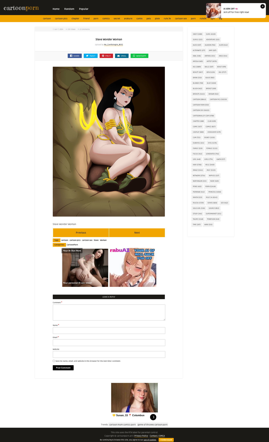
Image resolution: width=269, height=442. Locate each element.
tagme (198, 219)
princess (214, 192)
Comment (57, 302)
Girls (208, 159)
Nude (214, 181)
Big (220, 18)
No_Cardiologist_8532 (113, 45)
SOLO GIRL (199, 208)
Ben (211, 72)
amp (212, 50)
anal (197, 56)
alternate (199, 50)
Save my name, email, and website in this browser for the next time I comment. (88, 361)
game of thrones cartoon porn (152, 424)
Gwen (221, 159)
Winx (208, 225)
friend (86, 18)
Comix (139, 18)
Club (212, 121)
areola (198, 61)
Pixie (157, 18)
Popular (83, 9)
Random (69, 9)
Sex (224, 203)
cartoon (47, 18)
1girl (212, 18)
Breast (211, 89)
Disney (209, 138)
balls (209, 67)
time (197, 225)
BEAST (221, 67)
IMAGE (198, 170)
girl (197, 159)
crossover (214, 132)
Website (56, 349)
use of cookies (150, 440)
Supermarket (213, 214)
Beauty (198, 72)
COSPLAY (198, 132)
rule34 (203, 18)
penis (197, 186)
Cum (196, 138)
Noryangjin (199, 181)
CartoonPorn (72, 245)
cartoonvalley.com (203, 116)
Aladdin (210, 45)
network (199, 176)
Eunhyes (198, 143)
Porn (96, 18)
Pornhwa (199, 192)
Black (209, 78)
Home (56, 9)
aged (197, 45)
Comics (106, 18)
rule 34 (167, 18)
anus (223, 56)
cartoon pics (61, 18)
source (214, 208)
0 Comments (85, 29)
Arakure (128, 18)
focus (197, 154)
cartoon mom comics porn (122, 424)
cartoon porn (201, 105)
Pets (148, 18)
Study (197, 214)
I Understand (166, 440)
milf (211, 170)
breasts (199, 94)
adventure (212, 40)
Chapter (75, 18)
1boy (197, 34)
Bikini (197, 78)
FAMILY (197, 148)
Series (212, 203)
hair (197, 165)
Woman (103, 240)
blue (211, 83)
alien (223, 45)
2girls (197, 40)
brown (213, 94)
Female (211, 148)
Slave (96, 240)
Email (56, 337)
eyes (212, 143)
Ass (197, 67)
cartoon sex (181, 18)
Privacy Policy (141, 436)
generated (212, 154)
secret (117, 18)
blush (197, 89)
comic (197, 127)
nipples (214, 176)
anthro (210, 56)
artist (212, 61)
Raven (197, 197)
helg (209, 165)
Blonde (198, 83)
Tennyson (213, 219)
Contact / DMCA (157, 436)
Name (56, 325)
